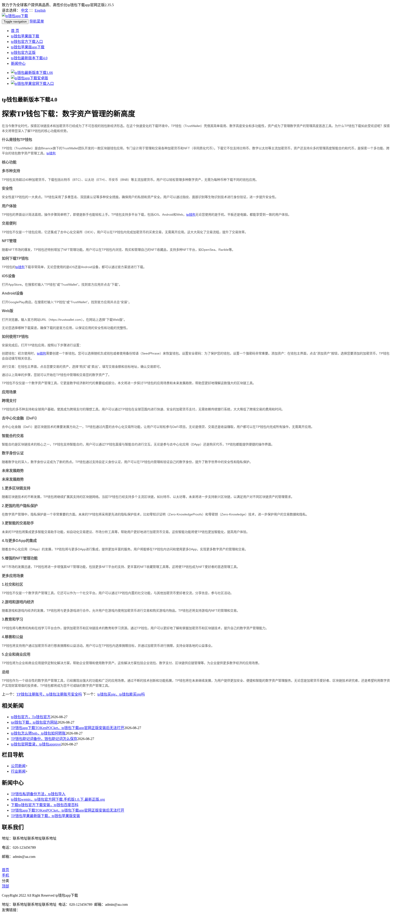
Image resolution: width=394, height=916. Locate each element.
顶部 (5, 886)
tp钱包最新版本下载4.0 (29, 58)
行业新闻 (18, 771)
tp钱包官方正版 (23, 52)
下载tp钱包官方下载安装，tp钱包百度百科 (44, 805)
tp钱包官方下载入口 (27, 42)
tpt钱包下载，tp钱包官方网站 (34, 722)
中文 (24, 10)
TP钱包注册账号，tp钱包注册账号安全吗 (49, 694)
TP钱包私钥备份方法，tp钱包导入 (38, 794)
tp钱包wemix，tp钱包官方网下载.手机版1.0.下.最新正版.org (58, 799)
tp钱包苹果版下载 (25, 36)
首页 (5, 870)
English (40, 10)
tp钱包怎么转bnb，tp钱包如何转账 (38, 733)
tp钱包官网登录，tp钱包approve (36, 744)
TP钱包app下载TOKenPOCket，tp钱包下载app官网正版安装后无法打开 (67, 728)
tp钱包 (51, 153)
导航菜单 (36, 21)
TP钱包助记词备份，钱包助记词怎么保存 (44, 739)
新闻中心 (18, 63)
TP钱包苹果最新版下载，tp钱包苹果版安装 (45, 816)
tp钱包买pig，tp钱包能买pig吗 (121, 694)
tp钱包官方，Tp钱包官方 (31, 717)
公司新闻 (18, 766)
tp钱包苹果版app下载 (27, 47)
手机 (5, 875)
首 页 (15, 31)
